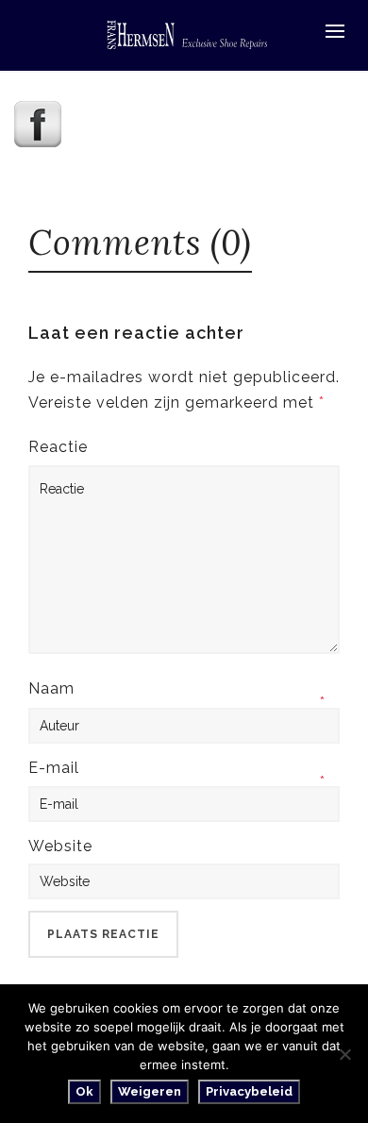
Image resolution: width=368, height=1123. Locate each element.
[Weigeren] (344, 1054)
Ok (84, 1091)
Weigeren (149, 1091)
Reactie (58, 447)
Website (60, 846)
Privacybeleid (249, 1091)
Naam (51, 688)
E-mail (53, 768)
